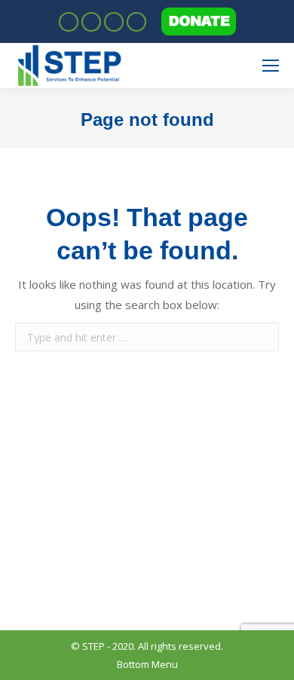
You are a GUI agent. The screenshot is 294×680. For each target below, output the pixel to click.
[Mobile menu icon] (270, 65)
